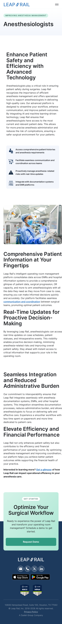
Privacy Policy (31, 611)
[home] (16, 4)
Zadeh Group (27, 615)
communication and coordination (21, 301)
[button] (54, 4)
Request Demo (31, 541)
